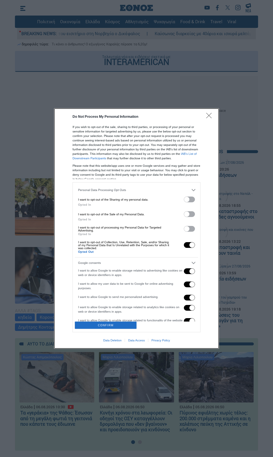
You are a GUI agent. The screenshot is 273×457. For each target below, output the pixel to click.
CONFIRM (106, 325)
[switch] (189, 199)
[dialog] (136, 229)
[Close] (210, 117)
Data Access (136, 340)
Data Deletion (112, 340)
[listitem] (136, 190)
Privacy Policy (160, 340)
